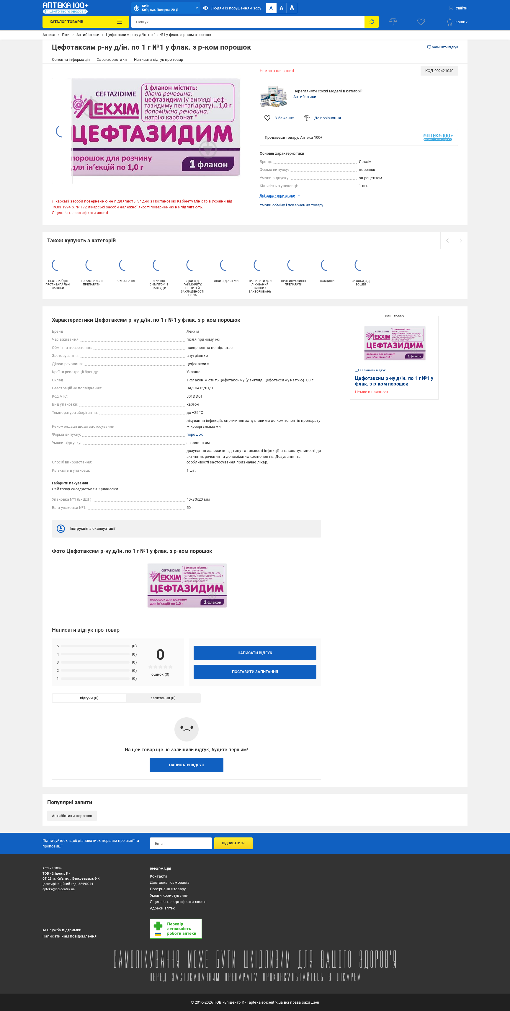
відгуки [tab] (86, 698)
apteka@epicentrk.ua (58, 889)
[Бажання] (421, 22)
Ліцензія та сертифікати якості (80, 212)
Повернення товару (168, 889)
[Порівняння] (393, 22)
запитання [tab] (160, 698)
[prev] (447, 240)
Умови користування (169, 895)
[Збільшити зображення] (242, 74)
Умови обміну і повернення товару (291, 205)
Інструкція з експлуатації (92, 528)
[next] (461, 240)
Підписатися (233, 843)
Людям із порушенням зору (236, 8)
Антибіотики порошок (72, 816)
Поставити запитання (255, 671)
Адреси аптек (162, 908)
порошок (195, 434)
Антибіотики (304, 96)
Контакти (158, 876)
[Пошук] (371, 22)
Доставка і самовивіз (169, 882)
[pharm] (200, 929)
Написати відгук (255, 653)
